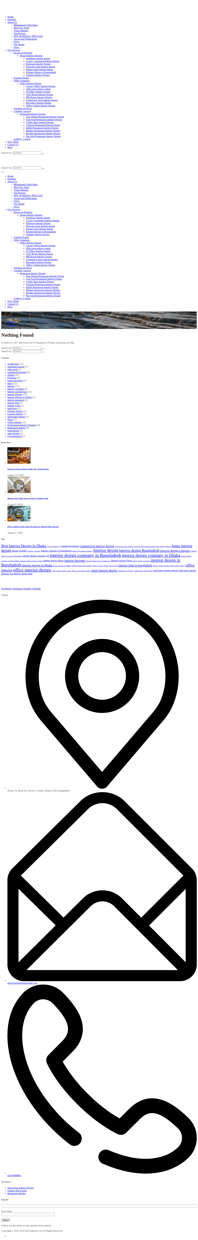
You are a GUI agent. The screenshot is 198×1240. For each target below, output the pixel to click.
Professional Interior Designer (22, 425)
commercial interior (16, 372)
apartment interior (16, 366)
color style (12, 369)
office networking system (38, 89)
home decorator (15, 380)
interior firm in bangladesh (135, 565)
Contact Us (12, 144)
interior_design (158, 566)
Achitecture (13, 364)
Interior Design (14, 394)
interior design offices (100, 566)
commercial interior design (97, 546)
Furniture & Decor (23, 108)
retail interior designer (125, 571)
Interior (11, 386)
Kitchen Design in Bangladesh (41, 72)
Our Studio (19, 44)
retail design (13, 430)
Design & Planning (23, 53)
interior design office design (82, 566)
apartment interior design (38, 58)
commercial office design (124, 546)
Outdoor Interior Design (38, 75)
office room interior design (81, 571)
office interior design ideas (61, 571)
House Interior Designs (31, 55)
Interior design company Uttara (31, 561)
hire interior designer (163, 546)
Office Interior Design (30, 83)
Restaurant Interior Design (32, 114)
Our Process (20, 33)
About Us (12, 22)
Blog (9, 147)
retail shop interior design (165, 570)
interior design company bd (36, 556)
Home (10, 16)
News (16, 47)
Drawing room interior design (40, 66)
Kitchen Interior (15, 411)
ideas (9, 383)
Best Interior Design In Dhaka (23, 546)
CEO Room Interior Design (39, 94)
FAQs (16, 41)
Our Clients (13, 142)
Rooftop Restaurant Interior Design (43, 133)
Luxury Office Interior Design (40, 86)
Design (10, 375)
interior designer (74, 560)
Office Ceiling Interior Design (40, 105)
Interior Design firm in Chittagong (98, 561)
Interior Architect (15, 389)
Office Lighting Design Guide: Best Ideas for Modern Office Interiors (33, 527)
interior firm (13, 403)
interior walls (13, 405)
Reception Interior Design (38, 103)
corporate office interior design (144, 546)
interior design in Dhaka (37, 565)
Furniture (11, 378)
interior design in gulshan (62, 566)
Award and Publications (25, 39)
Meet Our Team (21, 28)
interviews (12, 408)
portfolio (11, 324)
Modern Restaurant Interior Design (43, 130)
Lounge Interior (15, 414)
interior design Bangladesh (139, 550)
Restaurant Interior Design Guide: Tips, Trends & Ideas (28, 469)
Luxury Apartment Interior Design (42, 61)
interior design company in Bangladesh (85, 555)
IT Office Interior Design (38, 92)
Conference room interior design (42, 100)
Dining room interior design (39, 69)
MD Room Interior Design (39, 97)
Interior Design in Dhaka (19, 397)
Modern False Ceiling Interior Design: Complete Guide (27, 498)
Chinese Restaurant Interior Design (43, 125)
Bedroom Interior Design (38, 64)
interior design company (175, 550)
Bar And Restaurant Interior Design (43, 136)
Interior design (105, 550)
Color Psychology (53, 546)
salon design (13, 433)
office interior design (32, 569)
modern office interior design (174, 566)
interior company (34, 551)
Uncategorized (14, 436)
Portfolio (11, 19)
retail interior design (104, 570)
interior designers (15, 400)
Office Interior (14, 422)
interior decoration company (82, 551)
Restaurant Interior (16, 428)
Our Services (13, 50)
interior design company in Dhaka (151, 555)
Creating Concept (22, 111)
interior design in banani (141, 561)
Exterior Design (21, 78)
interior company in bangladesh (56, 550)
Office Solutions (22, 80)
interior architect (19, 550)
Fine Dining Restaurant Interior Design (45, 117)
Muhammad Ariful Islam (26, 25)
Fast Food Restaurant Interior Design (44, 119)
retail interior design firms (143, 571)
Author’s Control (22, 139)
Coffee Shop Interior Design (40, 122)
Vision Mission (21, 30)
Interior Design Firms (121, 560)
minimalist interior (16, 416)
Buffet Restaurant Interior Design (42, 128)
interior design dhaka (53, 560)
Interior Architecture (17, 391)
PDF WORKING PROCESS (28, 36)
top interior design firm (21, 574)
